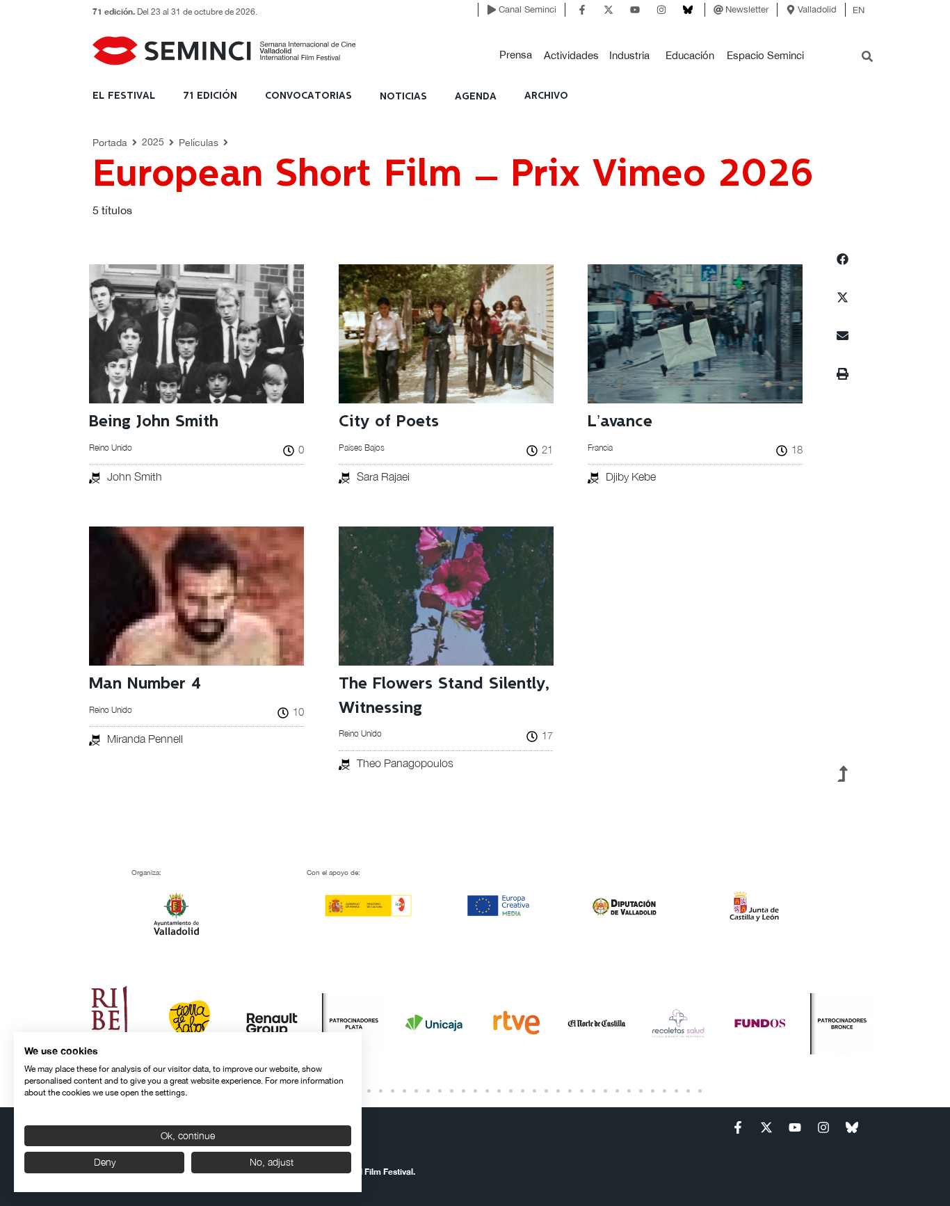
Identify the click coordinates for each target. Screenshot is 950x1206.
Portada (109, 142)
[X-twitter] (608, 9)
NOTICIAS (403, 97)
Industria (629, 55)
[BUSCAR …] (867, 58)
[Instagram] (661, 9)
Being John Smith (153, 422)
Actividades (571, 55)
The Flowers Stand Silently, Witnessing (444, 696)
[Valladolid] (791, 10)
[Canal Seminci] (492, 10)
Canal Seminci (527, 9)
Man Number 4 (145, 684)
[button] (515, 55)
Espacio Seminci (765, 55)
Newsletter (746, 9)
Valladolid (817, 9)
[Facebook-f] (582, 9)
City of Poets (389, 422)
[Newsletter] (718, 10)
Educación (690, 55)
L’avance (620, 422)
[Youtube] (635, 9)
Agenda (476, 97)
